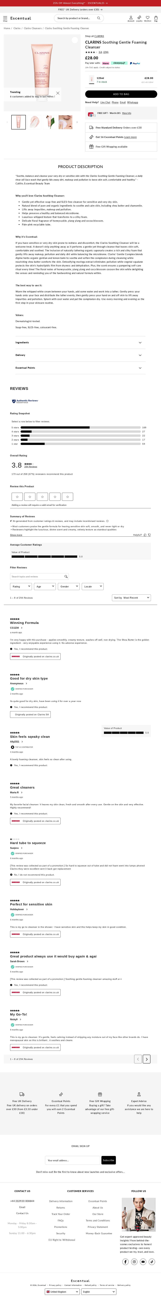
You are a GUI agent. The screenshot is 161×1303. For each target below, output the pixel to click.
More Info (126, 113)
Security (60, 1233)
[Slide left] (7, 122)
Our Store (97, 1214)
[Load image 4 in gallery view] (65, 122)
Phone (115, 102)
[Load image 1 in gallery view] (18, 122)
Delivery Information (60, 1201)
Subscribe (108, 1160)
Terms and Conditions (98, 1220)
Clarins (99, 36)
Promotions (60, 1226)
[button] (5, 17)
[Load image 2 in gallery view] (34, 122)
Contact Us (22, 1213)
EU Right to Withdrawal (62, 1239)
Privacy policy (55, 1285)
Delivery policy (124, 1285)
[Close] (58, 93)
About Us (98, 1207)
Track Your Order (61, 1214)
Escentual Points (98, 1201)
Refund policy (91, 1285)
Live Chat (105, 102)
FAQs (61, 1220)
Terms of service (107, 1285)
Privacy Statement (98, 1226)
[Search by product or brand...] (98, 18)
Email (123, 102)
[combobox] (78, 18)
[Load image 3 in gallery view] (50, 122)
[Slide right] (77, 122)
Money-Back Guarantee (99, 1233)
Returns (60, 1207)
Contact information (73, 1285)
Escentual (42, 1285)
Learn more (130, 137)
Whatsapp (132, 102)
